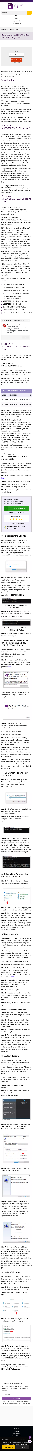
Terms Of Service (16, 1436)
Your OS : (16, 51)
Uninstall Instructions (13, 74)
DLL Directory (16, 23)
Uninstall (22, 523)
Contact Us (16, 1431)
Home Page (4, 29)
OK (25, 337)
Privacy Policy (10, 76)
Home (16, 16)
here (3, 478)
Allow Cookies (8, 1447)
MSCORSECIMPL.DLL (16, 29)
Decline (22, 1447)
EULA (2, 76)
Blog (16, 18)
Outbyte (3, 74)
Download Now (16, 60)
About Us (16, 1428)
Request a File (16, 21)
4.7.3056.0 (5, 400)
